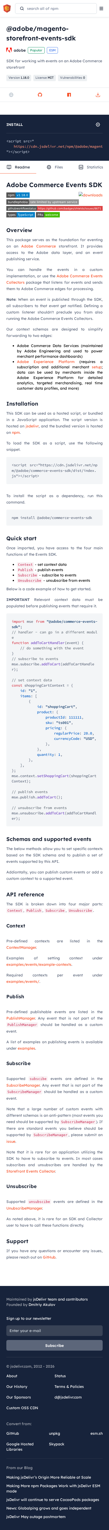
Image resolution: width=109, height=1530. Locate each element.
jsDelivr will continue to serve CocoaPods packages (52, 1499)
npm (16, 432)
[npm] (69, 95)
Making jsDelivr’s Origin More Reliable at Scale (48, 1477)
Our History (16, 1386)
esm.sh (96, 1433)
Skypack (56, 1444)
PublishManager (20, 1018)
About (11, 1376)
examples (26, 1048)
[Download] (98, 95)
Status (60, 1376)
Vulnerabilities (72, 78)
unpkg (54, 1433)
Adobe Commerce (38, 246)
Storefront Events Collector (30, 1171)
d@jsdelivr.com (68, 1397)
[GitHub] (40, 95)
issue (10, 1141)
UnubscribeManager (24, 1208)
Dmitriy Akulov (42, 1304)
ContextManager (21, 947)
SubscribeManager (23, 1085)
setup (97, 367)
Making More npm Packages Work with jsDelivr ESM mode (53, 1488)
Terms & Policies (69, 1386)
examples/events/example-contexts (38, 964)
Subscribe (54, 1345)
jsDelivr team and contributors (60, 1299)
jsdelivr (32, 426)
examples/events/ (22, 981)
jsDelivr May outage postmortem (36, 1516)
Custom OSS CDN (22, 1407)
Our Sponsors (18, 1397)
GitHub (49, 1257)
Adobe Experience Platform (46, 361)
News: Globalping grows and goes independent (48, 1508)
